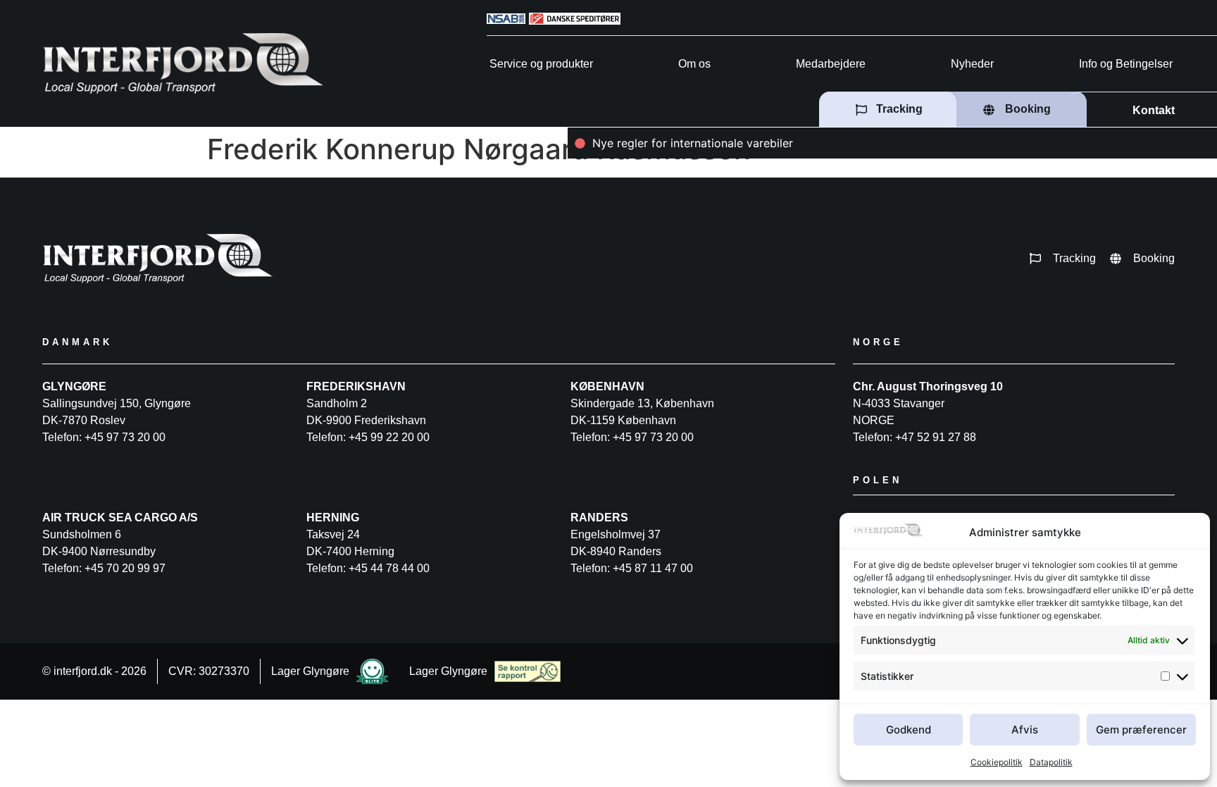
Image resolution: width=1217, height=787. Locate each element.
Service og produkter (541, 64)
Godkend (908, 729)
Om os (694, 64)
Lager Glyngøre (310, 671)
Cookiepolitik (997, 762)
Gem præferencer (1141, 729)
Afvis (1024, 729)
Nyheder (972, 64)
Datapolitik (1051, 762)
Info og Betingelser (1126, 64)
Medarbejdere (831, 64)
